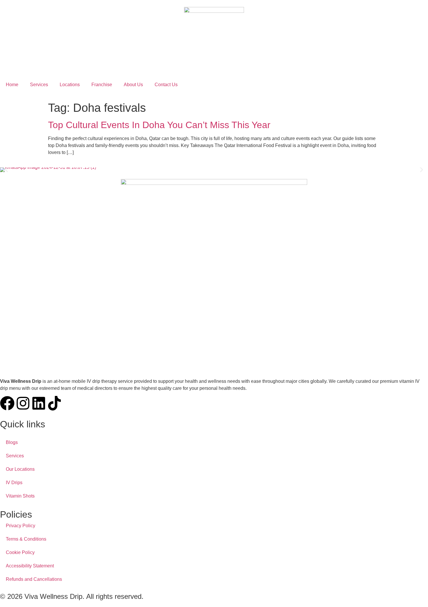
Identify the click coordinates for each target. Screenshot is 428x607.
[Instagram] (23, 403)
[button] (6, 169)
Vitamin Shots (20, 495)
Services (39, 84)
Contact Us (166, 84)
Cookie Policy (20, 552)
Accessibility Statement (30, 565)
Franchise (101, 84)
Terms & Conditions (26, 539)
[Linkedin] (38, 403)
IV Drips (14, 482)
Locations (70, 84)
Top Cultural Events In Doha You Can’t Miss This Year (159, 125)
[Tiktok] (54, 403)
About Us (133, 84)
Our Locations (20, 469)
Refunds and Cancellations (34, 579)
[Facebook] (7, 403)
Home (12, 84)
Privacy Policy (20, 525)
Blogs (12, 442)
